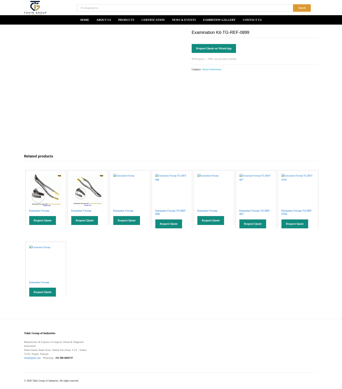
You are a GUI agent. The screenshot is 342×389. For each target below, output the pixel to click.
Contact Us (252, 20)
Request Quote (42, 220)
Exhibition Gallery (219, 20)
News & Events (184, 20)
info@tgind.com (32, 358)
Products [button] (126, 20)
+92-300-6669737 (64, 358)
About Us (103, 20)
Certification (153, 20)
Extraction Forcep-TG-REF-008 (170, 212)
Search (302, 8)
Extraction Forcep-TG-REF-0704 (297, 212)
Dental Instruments (211, 69)
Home (84, 20)
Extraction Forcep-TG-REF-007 (255, 212)
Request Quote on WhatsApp (214, 48)
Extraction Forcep (39, 210)
